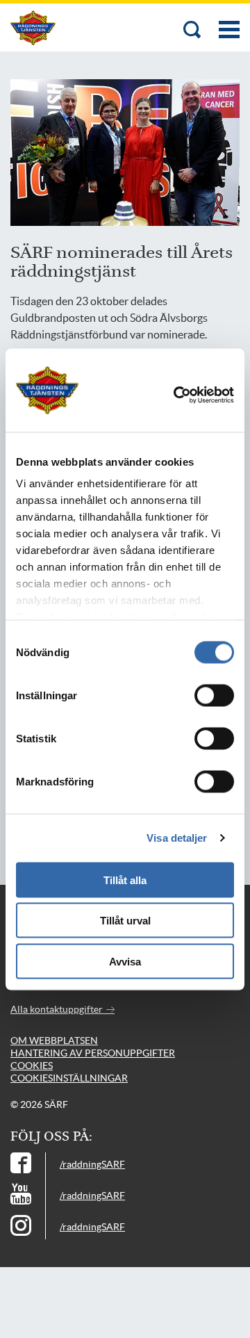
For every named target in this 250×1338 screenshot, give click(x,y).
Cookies (31, 1065)
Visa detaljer (177, 838)
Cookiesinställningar (69, 1078)
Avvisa (125, 961)
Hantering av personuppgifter (92, 1053)
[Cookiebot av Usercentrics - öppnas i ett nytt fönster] (195, 395)
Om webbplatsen (54, 1040)
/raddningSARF (92, 1164)
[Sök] (192, 30)
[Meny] (229, 22)
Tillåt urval (125, 921)
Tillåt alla (125, 880)
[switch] (214, 695)
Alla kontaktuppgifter (57, 1009)
